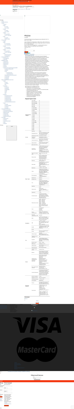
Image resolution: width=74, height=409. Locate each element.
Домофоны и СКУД (5, 60)
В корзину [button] (37, 303)
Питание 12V (5, 59)
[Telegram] (29, 53)
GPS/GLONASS (7, 89)
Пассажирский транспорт (8, 95)
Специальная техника (8, 100)
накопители (6, 106)
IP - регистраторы (7, 43)
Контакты (30, 6)
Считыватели (7, 78)
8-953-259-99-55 (3, 308)
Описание (26, 55)
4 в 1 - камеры (7, 27)
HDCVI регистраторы (8, 54)
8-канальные (7, 88)
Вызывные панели (6, 62)
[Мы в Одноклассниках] (28, 1)
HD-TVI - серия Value (8, 35)
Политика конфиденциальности (19, 367)
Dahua (4, 36)
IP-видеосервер (5, 113)
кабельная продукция (8, 105)
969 (5, 84)
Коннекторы (5, 119)
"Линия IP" (4, 24)
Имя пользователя (7, 384)
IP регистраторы (7, 55)
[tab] (26, 55)
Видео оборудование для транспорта (7, 79)
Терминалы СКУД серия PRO (9, 68)
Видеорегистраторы (6, 112)
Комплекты (5, 65)
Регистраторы (5, 85)
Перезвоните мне (37, 379)
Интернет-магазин (17, 363)
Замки (6, 71)
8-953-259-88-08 (3, 306)
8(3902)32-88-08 (3, 305)
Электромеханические (10, 73)
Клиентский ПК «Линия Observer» (8, 111)
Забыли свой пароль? (1, 399)
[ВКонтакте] (24, 53)
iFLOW (4, 25)
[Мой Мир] (27, 53)
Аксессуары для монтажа (6, 120)
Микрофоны (5, 123)
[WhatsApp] (28, 53)
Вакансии (15, 368)
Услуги (19, 6)
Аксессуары (5, 66)
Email (5, 387)
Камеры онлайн (26, 6)
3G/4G (6, 90)
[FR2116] (16, 11)
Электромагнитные (9, 72)
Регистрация (6, 405)
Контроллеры (7, 77)
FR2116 (37, 300)
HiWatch (4, 32)
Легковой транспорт (8, 96)
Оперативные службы (8, 99)
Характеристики (31, 55)
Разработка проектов (17, 364)
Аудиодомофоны (5, 61)
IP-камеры (6, 26)
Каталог (16, 6)
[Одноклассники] (26, 53)
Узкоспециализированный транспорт (10, 101)
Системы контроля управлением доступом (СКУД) (10, 67)
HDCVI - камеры (7, 38)
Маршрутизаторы (5, 118)
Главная (14, 6)
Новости (21, 6)
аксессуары (6, 107)
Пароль (5, 391)
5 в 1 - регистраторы (8, 44)
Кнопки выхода (7, 76)
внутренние (6, 83)
